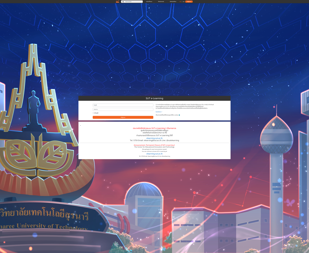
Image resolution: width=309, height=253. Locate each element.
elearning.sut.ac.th (154, 138)
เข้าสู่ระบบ (123, 117)
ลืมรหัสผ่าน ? (159, 112)
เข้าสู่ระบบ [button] (189, 1)
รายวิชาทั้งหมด (149, 1)
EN (183, 1)
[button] (180, 115)
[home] (117, 1)
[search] (123, 1)
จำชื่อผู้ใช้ (96, 113)
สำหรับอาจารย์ (161, 1)
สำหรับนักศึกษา (173, 1)
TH (180, 1)
